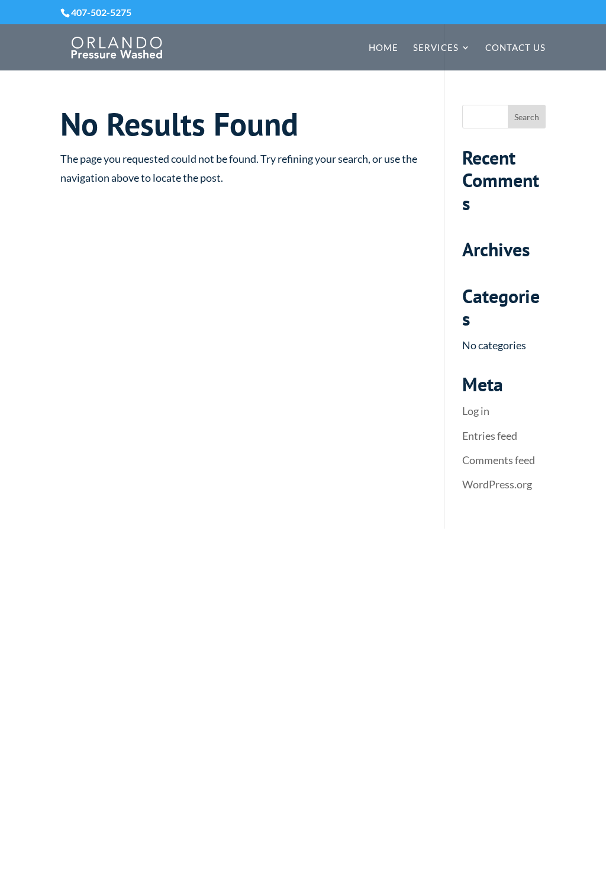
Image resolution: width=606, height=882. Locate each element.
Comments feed (498, 459)
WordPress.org (497, 484)
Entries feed (489, 435)
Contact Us (515, 48)
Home (383, 48)
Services (436, 48)
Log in (475, 410)
